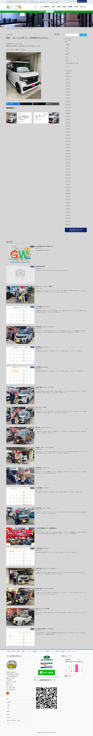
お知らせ (67, 60)
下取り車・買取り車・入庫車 (72, 63)
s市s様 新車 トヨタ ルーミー (43, 467)
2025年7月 (67, 79)
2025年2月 (67, 95)
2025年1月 (67, 98)
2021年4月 (67, 209)
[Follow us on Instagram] (7, 693)
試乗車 (66, 54)
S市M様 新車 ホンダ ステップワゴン (45, 387)
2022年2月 (67, 199)
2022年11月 (68, 178)
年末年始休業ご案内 (40, 266)
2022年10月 (68, 181)
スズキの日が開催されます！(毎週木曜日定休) (46, 528)
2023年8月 (67, 150)
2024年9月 (67, 110)
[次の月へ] (82, 660)
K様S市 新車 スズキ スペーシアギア (45, 326)
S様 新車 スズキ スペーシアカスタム (45, 447)
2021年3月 (67, 212)
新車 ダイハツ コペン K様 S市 (42, 608)
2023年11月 (68, 141)
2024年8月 (67, 113)
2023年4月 (67, 162)
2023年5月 (67, 159)
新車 (66, 41)
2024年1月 (67, 135)
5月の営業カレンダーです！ (42, 367)
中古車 (66, 51)
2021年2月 (67, 215)
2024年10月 (68, 107)
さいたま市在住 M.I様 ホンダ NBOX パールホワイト (23, 117)
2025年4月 (67, 89)
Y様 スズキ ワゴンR (41, 407)
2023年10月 (68, 144)
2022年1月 (67, 202)
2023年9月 (67, 147)
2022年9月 (67, 184)
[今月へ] (79, 660)
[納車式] (11, 117)
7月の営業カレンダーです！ (43, 306)
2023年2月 (67, 169)
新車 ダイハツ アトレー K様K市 (44, 286)
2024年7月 (67, 116)
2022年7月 (67, 190)
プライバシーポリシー (72, 651)
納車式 (56, 34)
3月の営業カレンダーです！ (43, 548)
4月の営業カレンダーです (42, 487)
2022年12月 (68, 175)
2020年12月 (68, 218)
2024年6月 (67, 119)
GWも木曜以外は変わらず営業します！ (45, 246)
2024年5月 (67, 122)
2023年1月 (67, 172)
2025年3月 (67, 92)
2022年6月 (67, 193)
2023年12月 (68, 138)
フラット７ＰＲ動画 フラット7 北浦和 (49, 651)
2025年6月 (67, 82)
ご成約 (66, 48)
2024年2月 (67, 132)
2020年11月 (68, 221)
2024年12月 (68, 101)
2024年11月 (68, 104)
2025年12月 (68, 76)
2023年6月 (67, 156)
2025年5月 (67, 85)
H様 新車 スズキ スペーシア (43, 427)
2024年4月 (67, 125)
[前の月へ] (76, 660)
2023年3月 (67, 165)
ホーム (65, 1)
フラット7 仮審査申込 (32, 651)
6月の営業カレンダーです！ (42, 347)
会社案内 (63, 651)
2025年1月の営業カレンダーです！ (45, 628)
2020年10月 (68, 224)
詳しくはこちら (50, 11)
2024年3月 (67, 129)
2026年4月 (67, 73)
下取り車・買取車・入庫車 (13, 651)
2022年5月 (67, 196)
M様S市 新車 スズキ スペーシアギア (45, 588)
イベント (67, 66)
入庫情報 (67, 44)
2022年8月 (67, 187)
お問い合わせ (83, 1)
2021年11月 (68, 205)
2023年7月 (67, 153)
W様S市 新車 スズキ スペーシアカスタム (46, 568)
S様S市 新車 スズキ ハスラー (43, 508)
